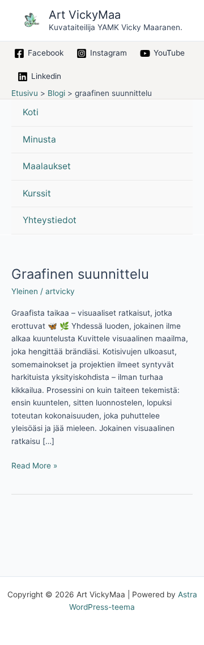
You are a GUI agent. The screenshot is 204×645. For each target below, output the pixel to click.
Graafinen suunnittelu (80, 274)
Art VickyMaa (85, 15)
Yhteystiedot (49, 220)
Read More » (34, 464)
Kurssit (37, 193)
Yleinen (24, 291)
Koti (31, 112)
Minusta (39, 139)
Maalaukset (47, 166)
